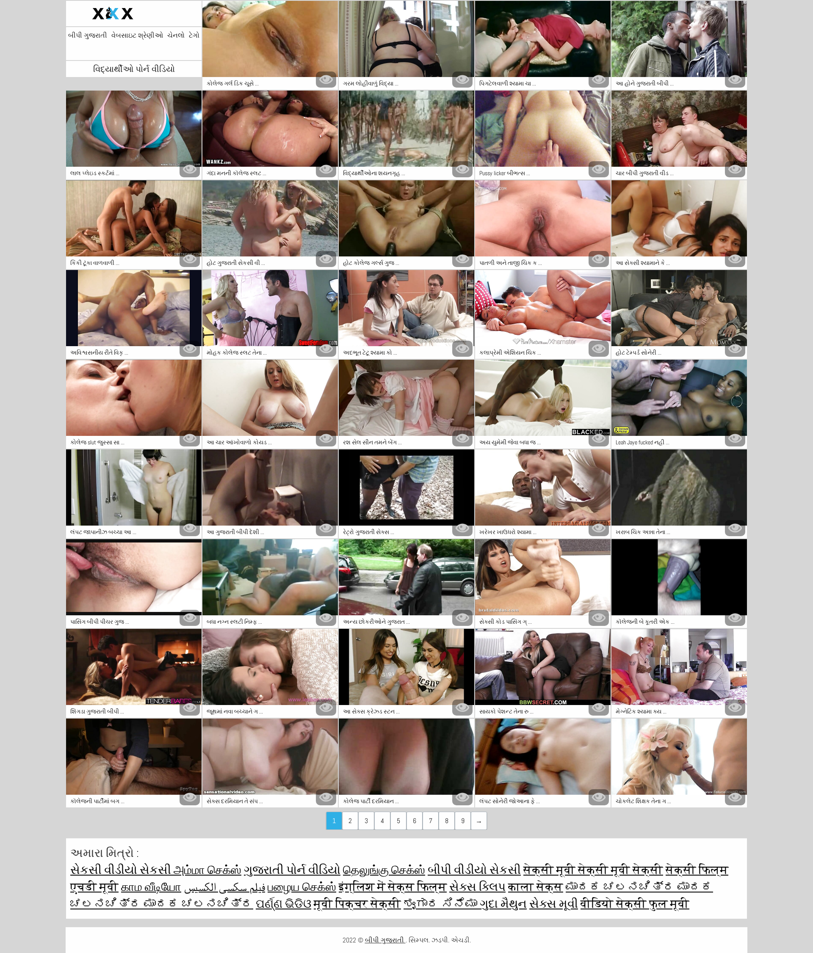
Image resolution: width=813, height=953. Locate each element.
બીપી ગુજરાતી (87, 35)
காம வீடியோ (151, 886)
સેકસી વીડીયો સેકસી (122, 869)
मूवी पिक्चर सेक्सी (357, 903)
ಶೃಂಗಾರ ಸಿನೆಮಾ (442, 903)
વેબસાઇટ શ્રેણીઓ (137, 35)
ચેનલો (176, 35)
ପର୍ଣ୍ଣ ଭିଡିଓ (283, 903)
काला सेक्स (535, 886)
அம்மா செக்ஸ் (207, 869)
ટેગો (194, 35)
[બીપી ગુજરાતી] (134, 13)
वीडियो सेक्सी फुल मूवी (635, 903)
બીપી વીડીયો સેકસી (474, 869)
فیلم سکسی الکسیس (224, 886)
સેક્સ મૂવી (553, 903)
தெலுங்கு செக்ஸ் (384, 869)
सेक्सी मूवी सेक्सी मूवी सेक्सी (593, 869)
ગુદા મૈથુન (503, 903)
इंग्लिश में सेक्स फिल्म (393, 886)
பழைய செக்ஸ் (302, 886)
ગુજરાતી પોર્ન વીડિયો (292, 869)
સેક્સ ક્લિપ (477, 886)
